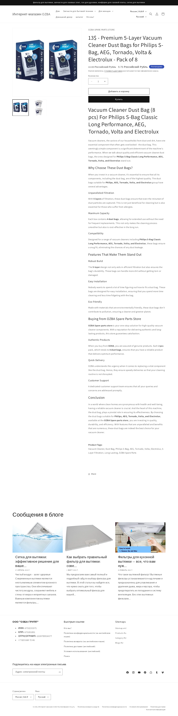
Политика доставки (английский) (79, 646)
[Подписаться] (59, 672)
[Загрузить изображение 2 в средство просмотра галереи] (38, 108)
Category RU (120, 638)
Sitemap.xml (121, 628)
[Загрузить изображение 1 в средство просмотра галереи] (21, 108)
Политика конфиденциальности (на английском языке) (87, 635)
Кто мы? (67, 628)
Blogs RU (119, 643)
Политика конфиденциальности (114, 707)
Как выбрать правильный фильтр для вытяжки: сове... (87, 561)
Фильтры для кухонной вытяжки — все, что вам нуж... (137, 561)
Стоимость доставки (113, 71)
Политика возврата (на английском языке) (84, 641)
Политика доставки (157, 707)
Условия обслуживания (138, 707)
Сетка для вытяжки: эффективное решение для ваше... (37, 561)
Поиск (67, 656)
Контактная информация (155, 709)
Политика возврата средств (88, 707)
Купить (119, 99)
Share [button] (93, 474)
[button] (79, 11)
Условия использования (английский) (82, 651)
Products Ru (120, 633)
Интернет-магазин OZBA (47, 707)
